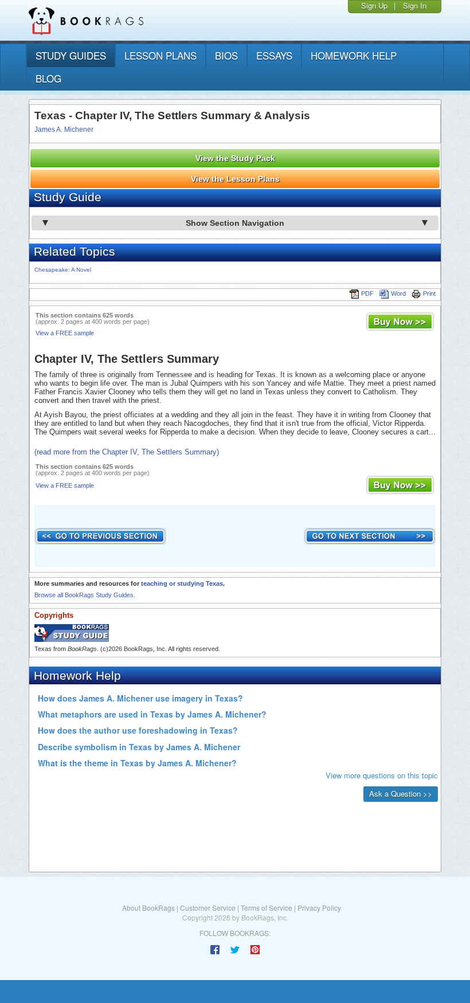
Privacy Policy (319, 907)
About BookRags (148, 907)
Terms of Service (266, 907)
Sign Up (374, 5)
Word (398, 293)
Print (429, 293)
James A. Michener (63, 130)
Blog (48, 78)
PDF (367, 293)
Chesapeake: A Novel (62, 270)
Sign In (414, 5)
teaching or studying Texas (182, 583)
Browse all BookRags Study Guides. (84, 594)
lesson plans (160, 55)
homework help (354, 55)
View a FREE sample (65, 333)
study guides (71, 55)
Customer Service (208, 907)
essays (274, 55)
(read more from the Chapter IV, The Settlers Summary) (126, 452)
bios (226, 55)
